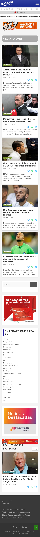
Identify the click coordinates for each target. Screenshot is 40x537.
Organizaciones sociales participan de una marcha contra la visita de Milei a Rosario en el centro (19, 480)
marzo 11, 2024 (8, 265)
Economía (7, 350)
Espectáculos (8, 352)
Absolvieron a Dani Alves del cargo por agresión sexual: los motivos (18, 72)
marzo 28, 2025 (9, 78)
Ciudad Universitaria (11, 344)
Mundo (6, 360)
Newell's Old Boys (10, 366)
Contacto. (5, 504)
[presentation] (33, 448)
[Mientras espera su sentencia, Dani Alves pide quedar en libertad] (20, 196)
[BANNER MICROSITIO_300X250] (20, 409)
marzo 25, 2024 (9, 124)
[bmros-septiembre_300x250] (20, 298)
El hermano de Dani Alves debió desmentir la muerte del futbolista (19, 259)
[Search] (33, 284)
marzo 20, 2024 (9, 169)
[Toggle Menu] (37, 4)
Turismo (6, 398)
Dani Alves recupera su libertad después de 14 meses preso (19, 120)
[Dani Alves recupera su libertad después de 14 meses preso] (20, 105)
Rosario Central (9, 382)
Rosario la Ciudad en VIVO (13, 384)
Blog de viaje (8, 342)
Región (6, 376)
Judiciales (7, 358)
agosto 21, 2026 (9, 487)
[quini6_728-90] (20, 440)
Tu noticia (7, 395)
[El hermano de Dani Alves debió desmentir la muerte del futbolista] (20, 243)
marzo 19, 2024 (9, 218)
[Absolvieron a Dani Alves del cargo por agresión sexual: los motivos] (20, 56)
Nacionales (7, 363)
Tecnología (7, 392)
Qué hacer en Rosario (12, 374)
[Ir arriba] (36, 527)
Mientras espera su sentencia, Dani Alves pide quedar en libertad (18, 212)
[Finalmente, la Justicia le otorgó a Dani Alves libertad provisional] (20, 149)
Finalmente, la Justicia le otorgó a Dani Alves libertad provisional (19, 164)
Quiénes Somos (8, 501)
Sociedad (7, 390)
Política (6, 371)
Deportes (8, 65)
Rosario (6, 379)
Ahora (5, 339)
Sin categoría (8, 387)
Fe (4, 355)
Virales (5, 400)
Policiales (7, 368)
